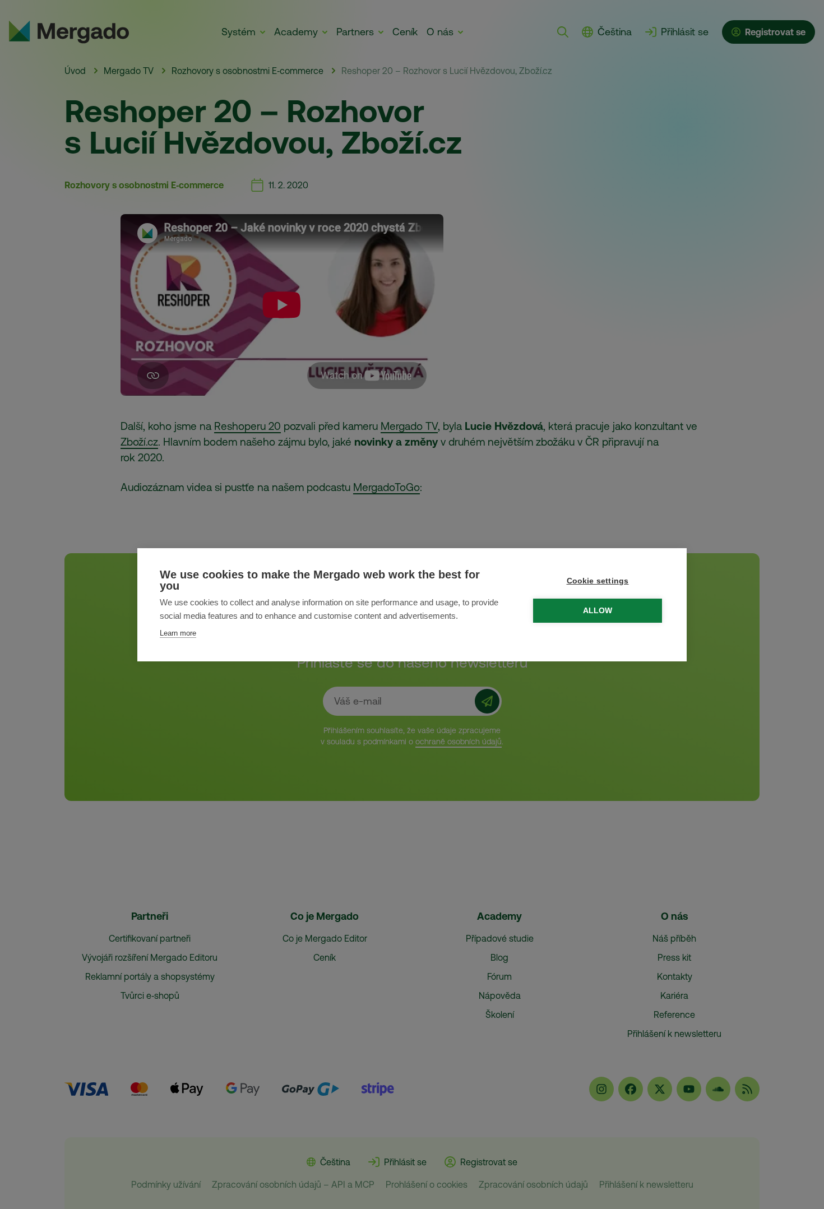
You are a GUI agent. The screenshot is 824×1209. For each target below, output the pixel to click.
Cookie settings (598, 581)
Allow (598, 610)
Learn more (178, 633)
